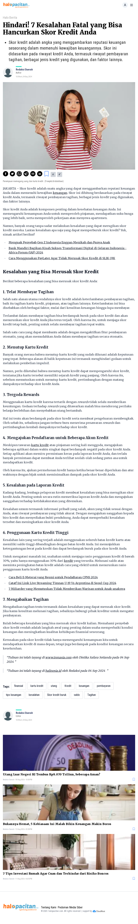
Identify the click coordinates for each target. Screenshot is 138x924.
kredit (68, 561)
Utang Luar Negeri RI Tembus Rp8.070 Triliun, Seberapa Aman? (51, 774)
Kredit (68, 686)
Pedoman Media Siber (70, 907)
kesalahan (34, 695)
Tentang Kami (48, 907)
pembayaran (104, 686)
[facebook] (5, 173)
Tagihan (91, 695)
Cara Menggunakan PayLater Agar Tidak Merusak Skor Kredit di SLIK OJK (62, 258)
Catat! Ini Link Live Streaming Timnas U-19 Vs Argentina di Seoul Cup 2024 (62, 583)
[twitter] (12, 173)
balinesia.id (53, 670)
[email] (33, 173)
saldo (77, 695)
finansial (18, 686)
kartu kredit (40, 445)
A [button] (53, 174)
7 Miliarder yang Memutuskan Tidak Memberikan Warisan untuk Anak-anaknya (67, 589)
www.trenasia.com (58, 657)
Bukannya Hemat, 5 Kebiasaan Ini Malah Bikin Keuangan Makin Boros (57, 824)
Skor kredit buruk (56, 695)
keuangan (60, 193)
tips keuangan (13, 695)
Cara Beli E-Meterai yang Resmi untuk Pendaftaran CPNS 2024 (53, 577)
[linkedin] (39, 173)
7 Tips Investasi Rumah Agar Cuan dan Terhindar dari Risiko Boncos (56, 873)
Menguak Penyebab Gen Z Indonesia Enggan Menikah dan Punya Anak (59, 242)
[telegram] (26, 173)
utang (54, 686)
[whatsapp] (19, 173)
